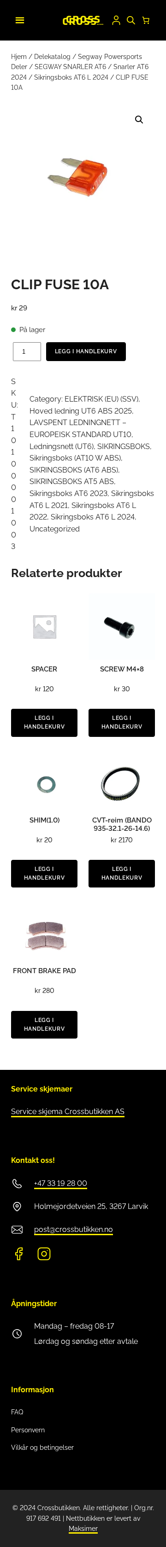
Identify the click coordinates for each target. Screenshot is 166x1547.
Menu (18, 19)
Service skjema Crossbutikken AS (68, 1111)
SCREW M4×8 (122, 669)
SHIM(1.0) (44, 820)
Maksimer (83, 1528)
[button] (139, 119)
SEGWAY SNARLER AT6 (70, 66)
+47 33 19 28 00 (60, 1183)
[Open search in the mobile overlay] (131, 20)
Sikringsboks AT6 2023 (68, 493)
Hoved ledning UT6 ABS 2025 (81, 411)
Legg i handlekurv (86, 351)
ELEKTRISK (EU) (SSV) (101, 399)
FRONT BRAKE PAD (44, 971)
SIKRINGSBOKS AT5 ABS (72, 481)
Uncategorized (55, 529)
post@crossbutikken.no (73, 1229)
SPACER (44, 669)
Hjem (19, 56)
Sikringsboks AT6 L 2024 (71, 77)
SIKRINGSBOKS (123, 446)
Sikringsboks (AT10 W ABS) (75, 458)
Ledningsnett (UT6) (62, 446)
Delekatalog (52, 56)
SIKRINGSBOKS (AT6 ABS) (74, 470)
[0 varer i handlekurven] (145, 20)
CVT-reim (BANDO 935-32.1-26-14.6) (122, 824)
